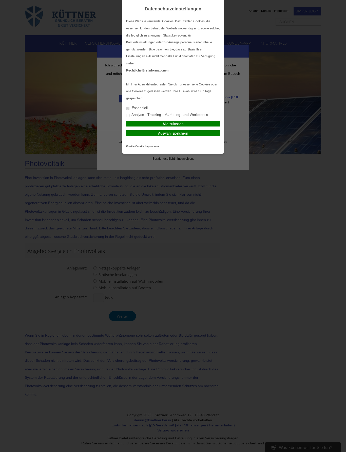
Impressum (152, 146)
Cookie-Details (135, 146)
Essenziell (139, 108)
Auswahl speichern (173, 133)
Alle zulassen (173, 123)
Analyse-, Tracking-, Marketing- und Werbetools (169, 115)
